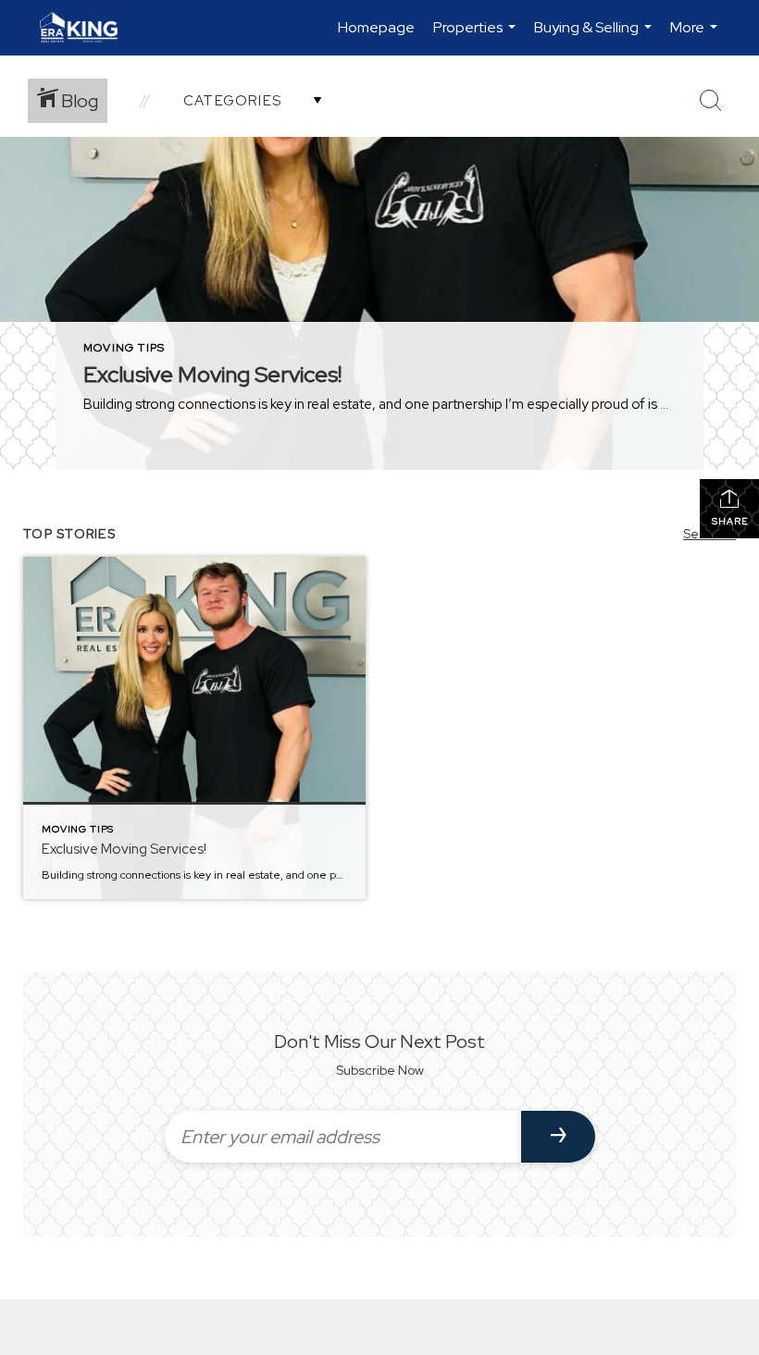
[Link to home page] (87, 27)
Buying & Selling (595, 36)
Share (730, 521)
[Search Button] (711, 101)
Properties (476, 36)
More (696, 36)
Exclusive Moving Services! (212, 374)
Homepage (376, 27)
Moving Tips (124, 347)
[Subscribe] (558, 1137)
